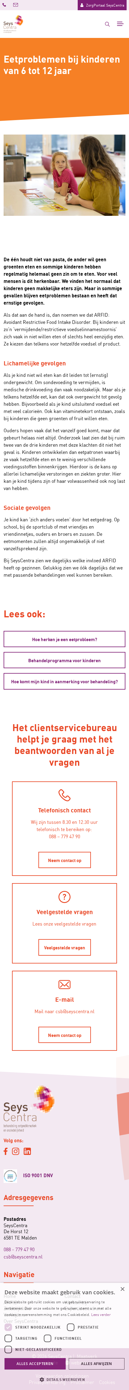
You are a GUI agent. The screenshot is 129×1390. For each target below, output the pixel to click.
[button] (64, 1379)
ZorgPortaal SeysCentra (105, 5)
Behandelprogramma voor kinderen (64, 660)
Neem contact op (64, 860)
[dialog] (64, 1336)
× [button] (122, 1289)
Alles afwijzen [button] (96, 1363)
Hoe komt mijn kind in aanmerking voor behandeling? (64, 681)
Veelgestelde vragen (64, 947)
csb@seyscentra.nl (23, 1256)
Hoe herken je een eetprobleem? (64, 639)
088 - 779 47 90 (19, 1249)
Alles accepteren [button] (34, 1363)
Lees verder (101, 1314)
